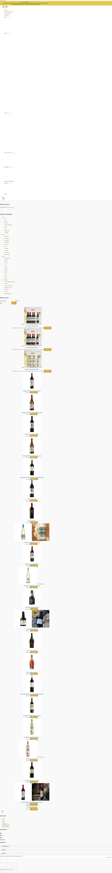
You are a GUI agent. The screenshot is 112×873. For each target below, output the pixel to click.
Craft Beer (7, 232)
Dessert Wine (7, 254)
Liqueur (6, 262)
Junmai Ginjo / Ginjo (9, 285)
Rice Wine (7, 252)
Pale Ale (6, 222)
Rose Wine (7, 240)
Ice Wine (6, 250)
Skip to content (3, 0)
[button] (2, 197)
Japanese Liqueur (8, 293)
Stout (6, 226)
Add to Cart (33, 587)
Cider (6, 228)
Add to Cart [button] (47, 349)
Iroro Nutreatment (9, 181)
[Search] (1, 209)
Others (6, 183)
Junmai (6, 283)
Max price (17, 300)
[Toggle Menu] (9, 17)
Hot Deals (6, 15)
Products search (3, 207)
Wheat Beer (7, 230)
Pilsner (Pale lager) (8, 224)
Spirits (3, 256)
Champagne (7, 242)
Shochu (6, 291)
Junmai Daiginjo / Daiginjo (10, 281)
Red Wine (6, 236)
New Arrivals (7, 13)
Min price (2, 300)
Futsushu (6, 289)
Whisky (6, 260)
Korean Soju (7, 258)
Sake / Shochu (7, 152)
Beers (5, 17)
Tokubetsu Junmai (8, 287)
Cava (6, 246)
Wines (5, 33)
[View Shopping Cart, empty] (3, 199)
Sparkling (6, 248)
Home (5, 10)
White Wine (7, 238)
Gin (5, 264)
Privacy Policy (109, 857)
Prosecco (6, 244)
